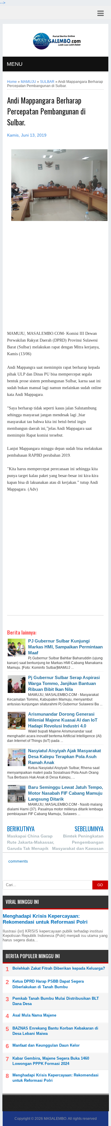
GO (100, 885)
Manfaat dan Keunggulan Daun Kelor (46, 1045)
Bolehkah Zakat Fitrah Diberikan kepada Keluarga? (58, 968)
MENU (14, 64)
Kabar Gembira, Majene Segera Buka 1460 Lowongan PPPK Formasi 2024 (50, 1061)
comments (17, 861)
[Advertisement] (55, 279)
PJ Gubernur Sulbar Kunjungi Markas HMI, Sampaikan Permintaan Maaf (65, 646)
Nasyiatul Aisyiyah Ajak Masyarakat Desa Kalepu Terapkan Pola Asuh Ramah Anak (64, 756)
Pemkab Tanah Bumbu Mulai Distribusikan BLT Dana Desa (55, 1001)
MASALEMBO (55, 1119)
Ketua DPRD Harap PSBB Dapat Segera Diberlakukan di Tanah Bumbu (48, 984)
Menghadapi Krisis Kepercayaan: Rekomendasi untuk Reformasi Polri (45, 919)
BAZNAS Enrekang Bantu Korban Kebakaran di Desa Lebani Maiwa (55, 1031)
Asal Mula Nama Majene (34, 1015)
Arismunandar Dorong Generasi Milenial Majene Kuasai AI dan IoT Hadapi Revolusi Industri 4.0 (62, 720)
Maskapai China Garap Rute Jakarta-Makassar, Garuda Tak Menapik (30, 842)
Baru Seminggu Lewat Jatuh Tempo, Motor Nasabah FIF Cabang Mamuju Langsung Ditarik (65, 793)
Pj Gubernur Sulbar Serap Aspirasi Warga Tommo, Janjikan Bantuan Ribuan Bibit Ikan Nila (64, 683)
